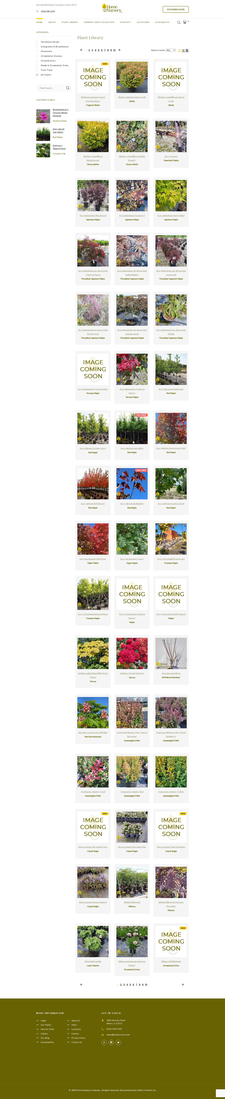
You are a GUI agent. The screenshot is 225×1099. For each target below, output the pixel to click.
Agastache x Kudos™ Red (132, 792)
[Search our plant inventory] (179, 22)
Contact (125, 22)
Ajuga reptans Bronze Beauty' (93, 902)
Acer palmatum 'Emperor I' (132, 216)
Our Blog (45, 1038)
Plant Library (70, 22)
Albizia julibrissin (132, 902)
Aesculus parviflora (171, 673)
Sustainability (47, 1042)
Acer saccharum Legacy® (132, 559)
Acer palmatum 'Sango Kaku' (171, 216)
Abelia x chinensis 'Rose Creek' (132, 97)
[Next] (119, 50)
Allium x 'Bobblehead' (171, 962)
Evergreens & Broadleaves (55, 46)
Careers (75, 1033)
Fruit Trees (47, 70)
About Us (75, 1020)
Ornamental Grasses (51, 56)
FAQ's (74, 1025)
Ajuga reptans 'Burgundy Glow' (93, 847)
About (52, 22)
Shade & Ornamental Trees (54, 65)
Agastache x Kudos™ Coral (93, 792)
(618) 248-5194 (48, 11)
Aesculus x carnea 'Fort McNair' (93, 733)
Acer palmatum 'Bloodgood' (93, 216)
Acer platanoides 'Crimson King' (93, 389)
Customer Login (176, 9)
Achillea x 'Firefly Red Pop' (132, 673)
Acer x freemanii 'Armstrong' (171, 559)
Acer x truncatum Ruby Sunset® (171, 614)
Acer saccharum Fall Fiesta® (93, 559)
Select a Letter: (158, 50)
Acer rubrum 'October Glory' (93, 448)
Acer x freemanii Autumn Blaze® (93, 614)
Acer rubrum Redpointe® (132, 504)
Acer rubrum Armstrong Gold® (171, 448)
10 (114, 50)
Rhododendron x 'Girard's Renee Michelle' (60, 112)
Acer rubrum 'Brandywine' (171, 389)
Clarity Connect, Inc (146, 1090)
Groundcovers (48, 60)
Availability (162, 22)
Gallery (44, 1033)
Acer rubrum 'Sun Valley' (132, 448)
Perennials (46, 51)
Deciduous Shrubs (50, 42)
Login (43, 1020)
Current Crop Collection (99, 22)
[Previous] (81, 50)
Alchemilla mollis (93, 962)
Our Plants (46, 1025)
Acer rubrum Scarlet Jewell (171, 504)
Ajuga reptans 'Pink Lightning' (171, 847)
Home (39, 22)
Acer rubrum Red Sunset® (93, 504)
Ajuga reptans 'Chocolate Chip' (132, 847)
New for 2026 (47, 1029)
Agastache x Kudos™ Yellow (171, 792)
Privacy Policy (78, 1038)
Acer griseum (171, 157)
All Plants (46, 75)
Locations (143, 22)
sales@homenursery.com (118, 1034)
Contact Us (76, 1042)
